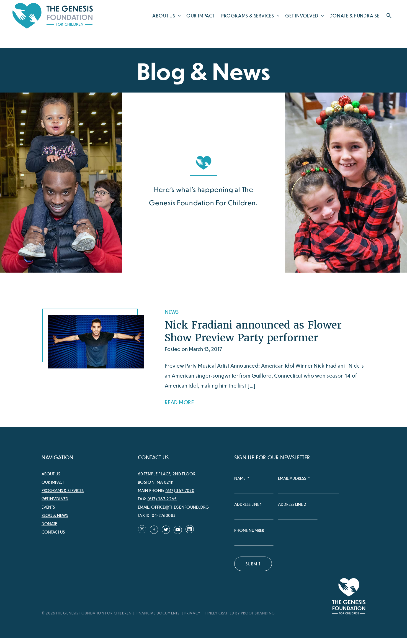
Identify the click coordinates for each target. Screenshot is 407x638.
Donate (49, 523)
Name (241, 478)
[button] (389, 16)
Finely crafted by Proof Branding (240, 613)
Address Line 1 (247, 504)
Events (48, 506)
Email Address (294, 478)
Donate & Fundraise (354, 16)
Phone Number (249, 530)
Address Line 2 (292, 504)
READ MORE (179, 402)
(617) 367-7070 (179, 490)
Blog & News (55, 515)
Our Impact (200, 16)
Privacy (192, 613)
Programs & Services (247, 16)
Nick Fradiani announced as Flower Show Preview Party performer (253, 331)
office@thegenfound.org (180, 506)
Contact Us (53, 531)
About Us (163, 16)
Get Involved (301, 16)
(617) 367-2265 (162, 498)
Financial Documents (158, 613)
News (172, 312)
